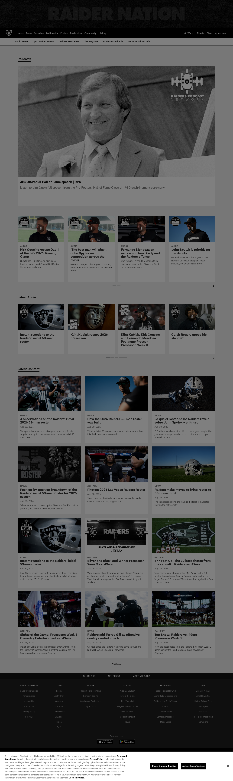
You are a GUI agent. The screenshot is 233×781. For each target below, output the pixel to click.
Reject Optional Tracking (164, 766)
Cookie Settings (76, 777)
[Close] (227, 765)
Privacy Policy (97, 759)
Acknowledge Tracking (193, 766)
